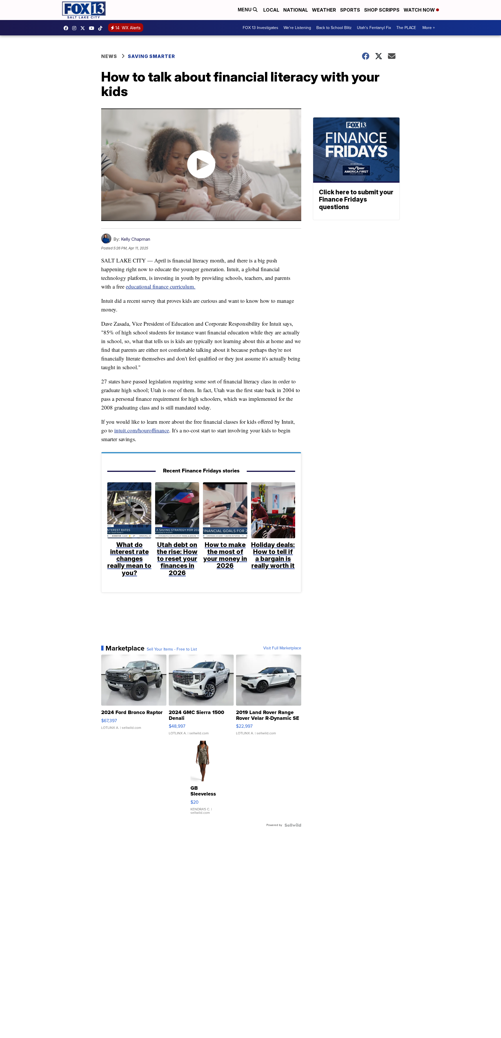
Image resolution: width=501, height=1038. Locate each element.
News (109, 56)
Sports (350, 10)
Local (271, 10)
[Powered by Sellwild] (292, 825)
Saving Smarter (151, 56)
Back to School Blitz (334, 28)
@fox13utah (101, 28)
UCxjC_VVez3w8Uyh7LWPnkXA (93, 28)
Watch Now (420, 10)
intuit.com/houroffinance (141, 430)
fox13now (75, 28)
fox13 (84, 28)
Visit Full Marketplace (282, 648)
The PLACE (406, 28)
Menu (245, 9)
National (295, 10)
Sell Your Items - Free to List (172, 649)
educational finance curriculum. (160, 286)
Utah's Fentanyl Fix (374, 28)
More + (428, 28)
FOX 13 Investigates (260, 28)
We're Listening (297, 28)
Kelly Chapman (135, 239)
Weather (324, 10)
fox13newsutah (67, 28)
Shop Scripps (382, 10)
